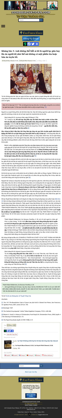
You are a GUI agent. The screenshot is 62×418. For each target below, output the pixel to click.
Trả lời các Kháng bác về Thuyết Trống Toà (18, 296)
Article (35, 412)
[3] (35, 156)
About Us (26, 412)
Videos (39, 412)
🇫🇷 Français (22, 355)
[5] (26, 264)
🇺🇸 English (7, 355)
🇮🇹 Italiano (37, 355)
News (31, 412)
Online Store (21, 412)
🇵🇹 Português (30, 355)
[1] (45, 107)
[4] (29, 177)
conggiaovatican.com (43, 414)
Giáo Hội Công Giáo (12, 334)
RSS (43, 412)
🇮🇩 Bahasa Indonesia (47, 355)
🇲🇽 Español (14, 355)
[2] (28, 128)
